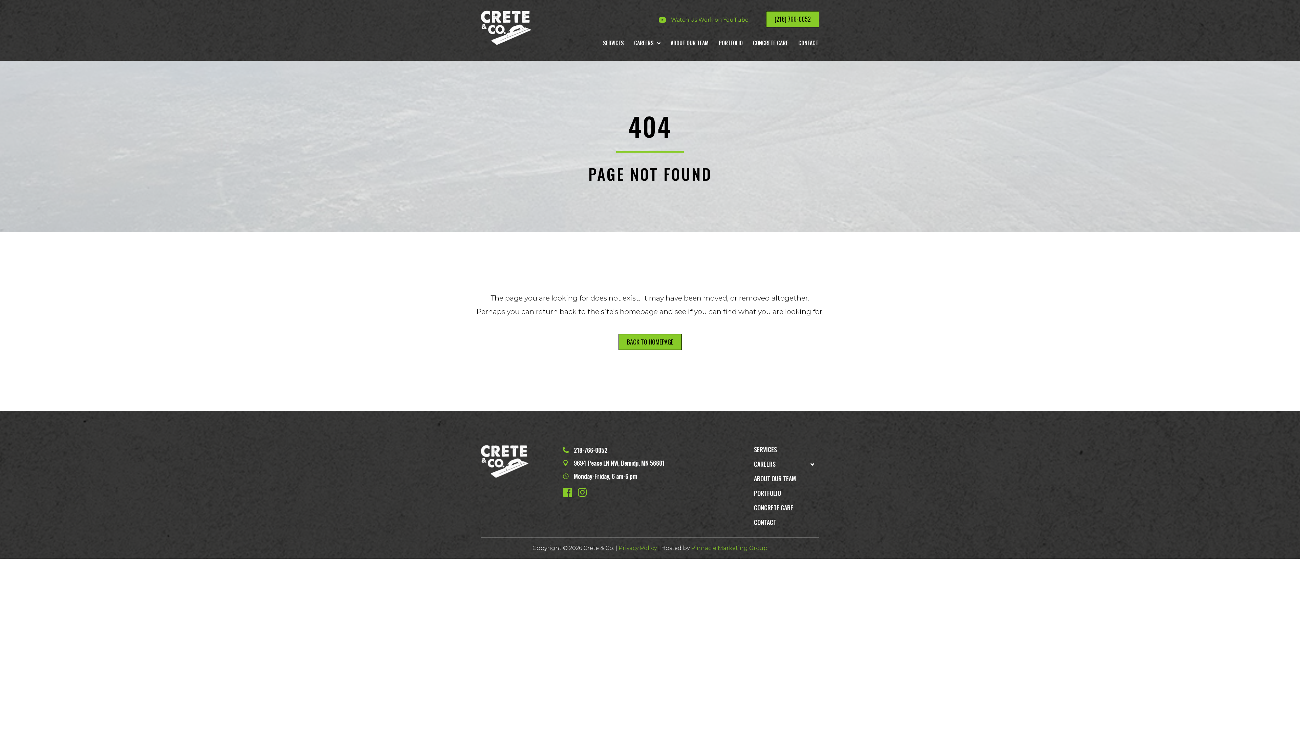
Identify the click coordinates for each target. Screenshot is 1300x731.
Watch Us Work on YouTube (710, 20)
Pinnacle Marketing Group (729, 548)
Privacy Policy (637, 548)
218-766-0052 (590, 450)
